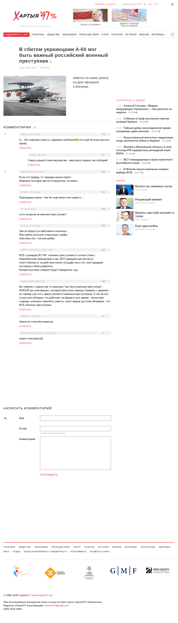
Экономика (69, 34)
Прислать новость (105, 4)
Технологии (147, 547)
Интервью (158, 34)
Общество (53, 34)
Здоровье (164, 547)
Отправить (49, 474)
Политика (38, 34)
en (155, 4)
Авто (6, 551)
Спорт (105, 34)
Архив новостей (132, 4)
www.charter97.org (42, 595)
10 (51, 62)
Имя (21, 418)
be (145, 4)
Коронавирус (79, 551)
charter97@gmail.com (56, 605)
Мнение (144, 34)
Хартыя (34, 16)
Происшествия (89, 34)
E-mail (22, 428)
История (131, 34)
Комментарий (27, 438)
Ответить (25, 148)
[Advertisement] (57, 377)
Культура (117, 34)
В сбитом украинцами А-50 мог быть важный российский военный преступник (63, 55)
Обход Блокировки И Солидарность (45, 551)
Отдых (16, 551)
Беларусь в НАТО (100, 551)
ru (150, 4)
